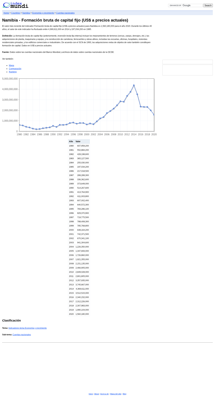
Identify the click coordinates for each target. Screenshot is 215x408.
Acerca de (104, 394)
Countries (15, 13)
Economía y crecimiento (43, 13)
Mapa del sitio (115, 394)
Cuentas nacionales (65, 13)
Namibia (26, 13)
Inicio (91, 394)
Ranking (13, 72)
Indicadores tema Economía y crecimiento (28, 328)
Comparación (15, 68)
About (96, 394)
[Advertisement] (187, 38)
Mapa (11, 65)
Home (6, 13)
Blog (124, 394)
